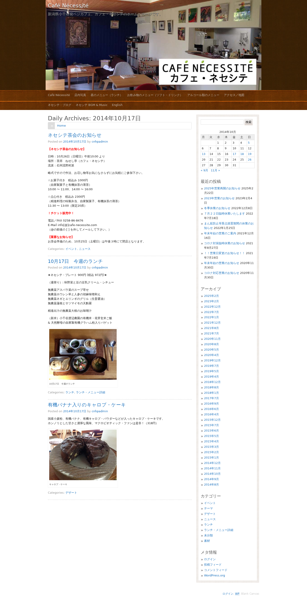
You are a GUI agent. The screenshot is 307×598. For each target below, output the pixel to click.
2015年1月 (211, 457)
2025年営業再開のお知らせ (222, 188)
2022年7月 (211, 312)
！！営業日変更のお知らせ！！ (224, 253)
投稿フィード (213, 564)
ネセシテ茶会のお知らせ (75, 135)
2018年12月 (212, 382)
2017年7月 (211, 398)
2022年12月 (212, 306)
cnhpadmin (100, 141)
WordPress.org (214, 575)
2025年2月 (211, 296)
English (117, 105)
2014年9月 (211, 479)
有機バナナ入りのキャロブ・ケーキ (87, 405)
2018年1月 (211, 392)
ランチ (69, 392)
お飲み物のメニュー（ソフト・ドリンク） (155, 95)
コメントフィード (215, 570)
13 (203, 154)
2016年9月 (211, 403)
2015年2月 (211, 452)
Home (61, 125)
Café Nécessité (68, 5)
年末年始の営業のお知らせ (221, 263)
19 (249, 154)
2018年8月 (211, 387)
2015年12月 (212, 419)
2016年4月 (211, 414)
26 (249, 159)
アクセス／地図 (234, 95)
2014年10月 (212, 473)
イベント (71, 249)
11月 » (215, 170)
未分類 (208, 535)
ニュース (85, 249)
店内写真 (80, 95)
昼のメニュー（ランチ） (107, 95)
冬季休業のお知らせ (217, 208)
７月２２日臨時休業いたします (224, 213)
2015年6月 (211, 430)
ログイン (210, 559)
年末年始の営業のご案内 (220, 233)
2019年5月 (211, 371)
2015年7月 (211, 425)
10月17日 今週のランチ (75, 261)
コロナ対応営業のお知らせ (221, 273)
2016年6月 (211, 409)
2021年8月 (211, 328)
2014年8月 (211, 484)
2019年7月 (211, 365)
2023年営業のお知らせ (219, 198)
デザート (71, 492)
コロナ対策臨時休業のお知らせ (224, 243)
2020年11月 (212, 338)
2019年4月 (211, 376)
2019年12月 (212, 360)
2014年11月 (212, 468)
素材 (207, 540)
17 (234, 154)
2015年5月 (211, 436)
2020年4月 (211, 355)
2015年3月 (211, 446)
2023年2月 (211, 301)
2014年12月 (212, 463)
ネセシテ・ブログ (59, 105)
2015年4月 (211, 441)
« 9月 (204, 170)
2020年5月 (211, 349)
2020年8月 (211, 344)
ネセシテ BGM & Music (91, 105)
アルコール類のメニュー (203, 95)
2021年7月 (211, 333)
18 (242, 154)
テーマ (208, 508)
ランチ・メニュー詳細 (90, 392)
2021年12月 (212, 322)
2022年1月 (211, 317)
